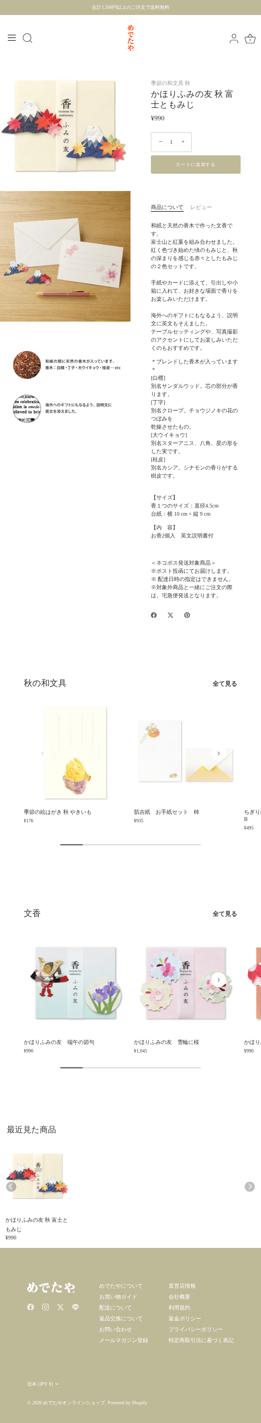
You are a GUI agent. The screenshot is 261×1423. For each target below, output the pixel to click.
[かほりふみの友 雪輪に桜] (185, 983)
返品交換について (121, 1318)
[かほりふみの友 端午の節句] (75, 983)
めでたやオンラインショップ (74, 1402)
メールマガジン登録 (123, 1340)
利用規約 (179, 1307)
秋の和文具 (45, 683)
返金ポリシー (185, 1318)
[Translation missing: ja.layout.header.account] (233, 38)
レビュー (201, 207)
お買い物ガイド (118, 1297)
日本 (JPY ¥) (40, 1384)
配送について (115, 1307)
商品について (167, 207)
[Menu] (11, 37)
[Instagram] (45, 1306)
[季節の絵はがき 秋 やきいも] (75, 753)
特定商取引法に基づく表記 (201, 1340)
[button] (42, 753)
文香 (32, 913)
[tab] (170, 207)
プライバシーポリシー (196, 1329)
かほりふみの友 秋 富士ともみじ (36, 1224)
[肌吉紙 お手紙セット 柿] (185, 753)
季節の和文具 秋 (170, 83)
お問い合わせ (115, 1329)
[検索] (27, 38)
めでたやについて (121, 1286)
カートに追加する (196, 164)
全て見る (225, 683)
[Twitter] (60, 1306)
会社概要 (179, 1297)
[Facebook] (30, 1306)
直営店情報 (182, 1286)
